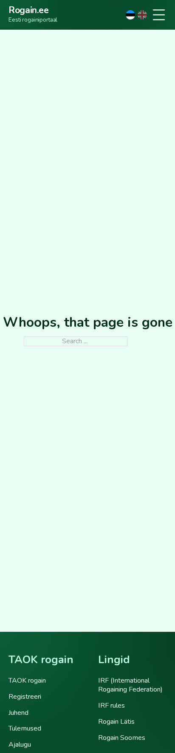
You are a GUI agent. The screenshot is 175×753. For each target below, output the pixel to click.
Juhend (18, 712)
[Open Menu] (159, 14)
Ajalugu (19, 744)
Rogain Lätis (116, 721)
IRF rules (111, 705)
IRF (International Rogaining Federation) (130, 685)
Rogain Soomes (121, 737)
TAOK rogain (27, 680)
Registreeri (24, 696)
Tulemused (24, 728)
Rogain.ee (28, 10)
